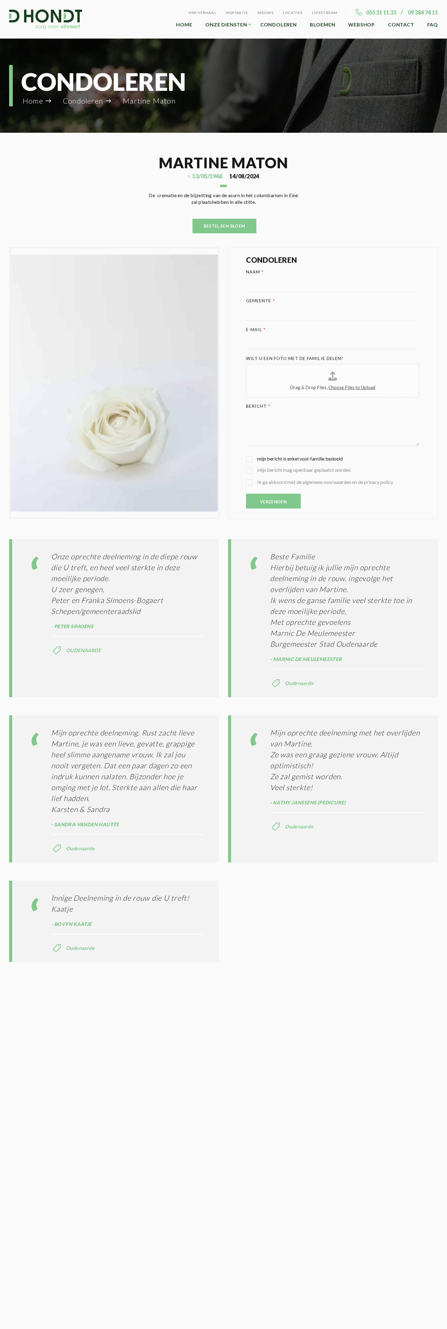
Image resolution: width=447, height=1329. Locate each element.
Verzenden (273, 501)
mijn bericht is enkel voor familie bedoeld (300, 458)
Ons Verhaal (202, 12)
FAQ (432, 24)
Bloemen (322, 24)
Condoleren (278, 24)
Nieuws (266, 12)
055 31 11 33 (381, 12)
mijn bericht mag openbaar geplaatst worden (304, 470)
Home (184, 24)
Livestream (324, 12)
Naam (255, 271)
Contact (401, 24)
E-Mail (256, 329)
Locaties (293, 12)
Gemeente (260, 300)
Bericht (258, 406)
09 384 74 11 (423, 12)
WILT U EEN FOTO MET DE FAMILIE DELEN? (294, 358)
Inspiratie (237, 12)
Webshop (361, 24)
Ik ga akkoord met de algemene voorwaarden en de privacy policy (325, 482)
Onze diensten (226, 24)
